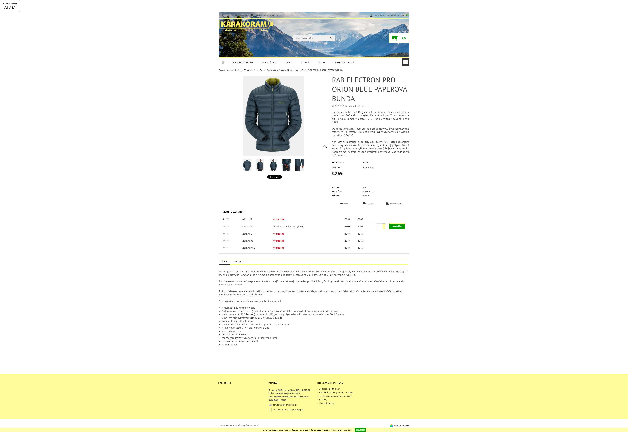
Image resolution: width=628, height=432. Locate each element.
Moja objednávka (327, 403)
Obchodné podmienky (329, 388)
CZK (402, 15)
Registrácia (393, 15)
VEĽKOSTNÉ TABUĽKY (343, 62)
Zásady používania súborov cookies (335, 396)
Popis (224, 261)
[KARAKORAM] (246, 24)
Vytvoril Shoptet (401, 425)
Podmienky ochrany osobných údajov (336, 392)
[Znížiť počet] (384, 227)
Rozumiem (360, 430)
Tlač (346, 203)
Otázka (370, 203)
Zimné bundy (369, 191)
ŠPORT (288, 62)
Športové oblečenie (242, 62)
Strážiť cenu (396, 203)
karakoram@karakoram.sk (285, 404)
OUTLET (321, 62)
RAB (364, 187)
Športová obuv (269, 62)
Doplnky (304, 62)
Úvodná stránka (223, 62)
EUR (407, 15)
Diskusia (237, 261)
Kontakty (323, 399)
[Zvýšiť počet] (384, 225)
